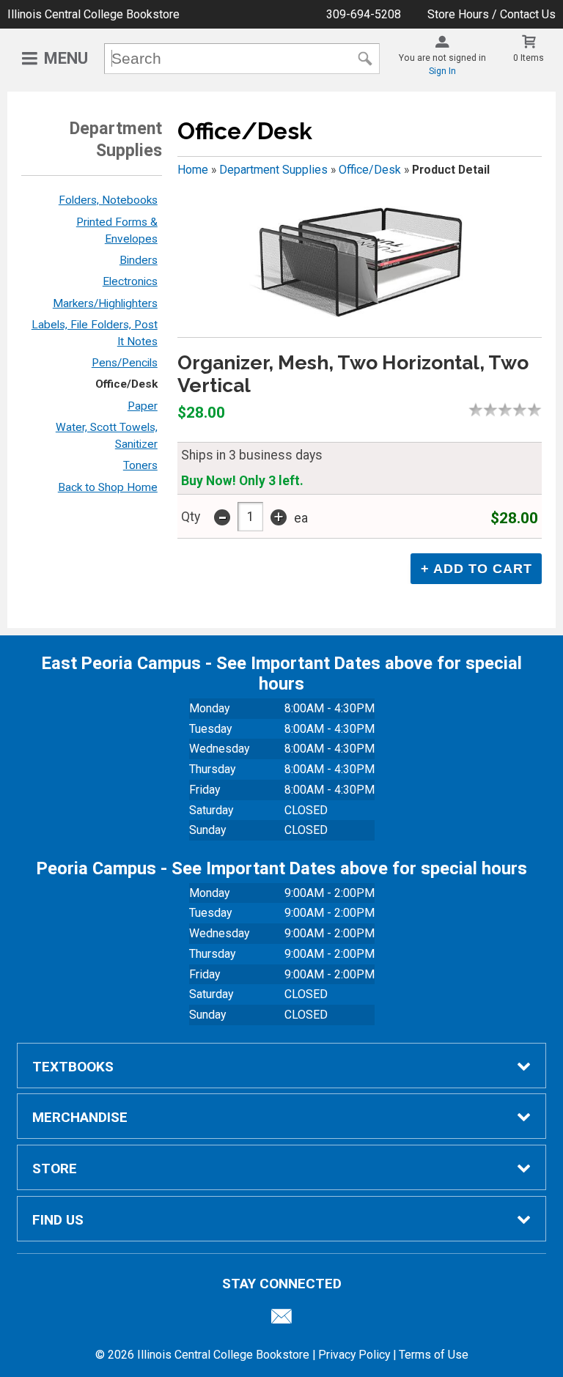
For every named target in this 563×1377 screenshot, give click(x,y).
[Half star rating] (472, 409)
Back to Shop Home (108, 487)
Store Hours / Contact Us (491, 14)
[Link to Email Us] (281, 1320)
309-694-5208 (363, 14)
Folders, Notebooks (108, 200)
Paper (143, 406)
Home (192, 170)
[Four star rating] (523, 409)
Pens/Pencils (125, 362)
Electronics (130, 281)
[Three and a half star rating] (516, 409)
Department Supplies (273, 170)
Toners (140, 465)
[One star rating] (479, 409)
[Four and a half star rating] (530, 409)
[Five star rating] (538, 409)
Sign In (442, 71)
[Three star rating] (508, 409)
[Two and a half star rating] (501, 409)
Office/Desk (126, 384)
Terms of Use (433, 1355)
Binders (138, 260)
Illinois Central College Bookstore (93, 14)
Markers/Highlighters (105, 303)
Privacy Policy (354, 1355)
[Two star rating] (494, 409)
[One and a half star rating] (486, 409)
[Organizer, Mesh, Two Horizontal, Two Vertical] (359, 263)
